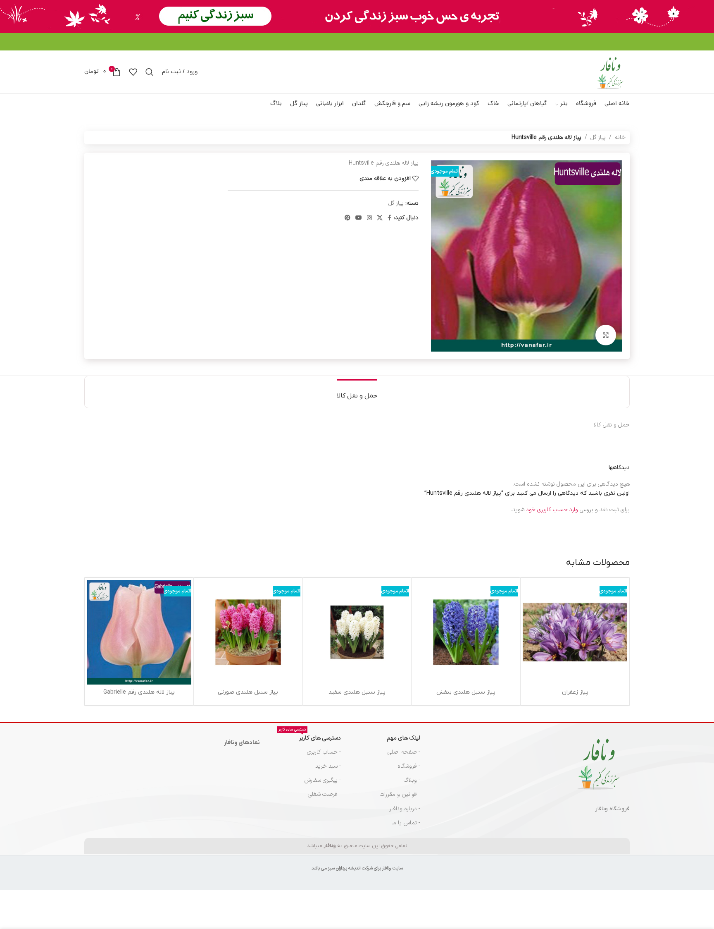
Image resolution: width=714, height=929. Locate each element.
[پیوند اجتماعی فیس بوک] (389, 218)
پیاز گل (598, 137)
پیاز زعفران (575, 692)
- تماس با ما (405, 823)
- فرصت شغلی (324, 794)
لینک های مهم (403, 738)
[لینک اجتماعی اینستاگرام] (369, 218)
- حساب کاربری (324, 752)
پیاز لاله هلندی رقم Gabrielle (139, 692)
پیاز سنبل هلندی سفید (357, 692)
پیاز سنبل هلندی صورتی (248, 692)
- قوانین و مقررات (400, 794)
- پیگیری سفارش (322, 780)
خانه (620, 137)
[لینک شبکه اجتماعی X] (379, 218)
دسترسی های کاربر (309, 736)
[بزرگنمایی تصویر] (605, 335)
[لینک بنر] (369, 16)
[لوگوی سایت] (610, 71)
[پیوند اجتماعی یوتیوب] (358, 218)
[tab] (357, 392)
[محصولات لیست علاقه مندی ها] (133, 72)
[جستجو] (149, 72)
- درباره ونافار (404, 808)
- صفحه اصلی (404, 752)
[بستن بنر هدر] (10, 16)
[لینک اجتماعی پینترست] (347, 218)
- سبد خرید (328, 766)
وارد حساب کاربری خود (552, 509)
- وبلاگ (412, 780)
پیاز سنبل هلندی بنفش (465, 692)
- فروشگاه (408, 766)
